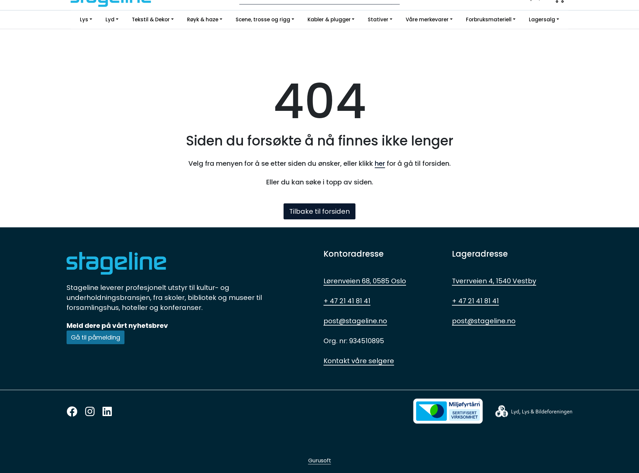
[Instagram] (90, 412)
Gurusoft (319, 460)
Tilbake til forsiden (319, 211)
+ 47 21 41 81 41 (346, 301)
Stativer (378, 19)
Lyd (110, 19)
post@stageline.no (355, 321)
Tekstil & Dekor (151, 19)
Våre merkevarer (427, 19)
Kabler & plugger (329, 19)
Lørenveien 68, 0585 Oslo (364, 281)
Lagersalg (542, 19)
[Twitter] (72, 412)
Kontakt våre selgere (358, 360)
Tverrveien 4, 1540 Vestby (494, 281)
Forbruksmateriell (489, 19)
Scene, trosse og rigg (263, 19)
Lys (84, 19)
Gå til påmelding (95, 337)
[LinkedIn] (107, 412)
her (380, 163)
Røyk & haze (202, 19)
